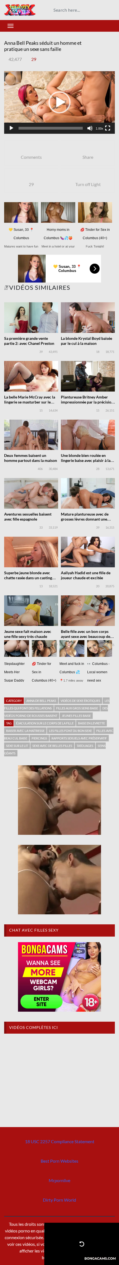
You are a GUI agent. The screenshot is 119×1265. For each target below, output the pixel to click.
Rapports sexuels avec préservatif (79, 738)
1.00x (99, 128)
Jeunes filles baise (76, 715)
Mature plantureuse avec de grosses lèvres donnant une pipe (84, 519)
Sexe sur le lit (17, 745)
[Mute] (90, 128)
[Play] (11, 128)
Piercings (39, 738)
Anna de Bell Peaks (41, 700)
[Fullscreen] (107, 128)
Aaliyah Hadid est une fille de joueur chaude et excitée (85, 575)
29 (33, 59)
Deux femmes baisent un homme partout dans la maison (30, 458)
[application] (59, 102)
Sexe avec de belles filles (52, 745)
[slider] (51, 128)
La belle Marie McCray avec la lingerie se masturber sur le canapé (29, 402)
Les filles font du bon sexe (70, 730)
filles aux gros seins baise (77, 708)
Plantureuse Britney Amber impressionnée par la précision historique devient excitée (87, 402)
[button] (59, 102)
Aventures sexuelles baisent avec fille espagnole (27, 516)
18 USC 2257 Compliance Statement (59, 1141)
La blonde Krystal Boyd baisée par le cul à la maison (86, 341)
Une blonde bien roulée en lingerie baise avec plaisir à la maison (85, 460)
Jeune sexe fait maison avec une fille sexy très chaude (27, 634)
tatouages (85, 745)
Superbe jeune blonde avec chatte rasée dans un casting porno (28, 577)
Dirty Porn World (59, 1199)
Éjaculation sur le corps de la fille (45, 723)
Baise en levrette (91, 723)
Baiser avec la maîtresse (25, 730)
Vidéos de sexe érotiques (80, 700)
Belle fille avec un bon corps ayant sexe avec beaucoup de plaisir (85, 636)
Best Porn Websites (59, 1160)
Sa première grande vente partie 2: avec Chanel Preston (29, 341)
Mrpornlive (59, 1180)
